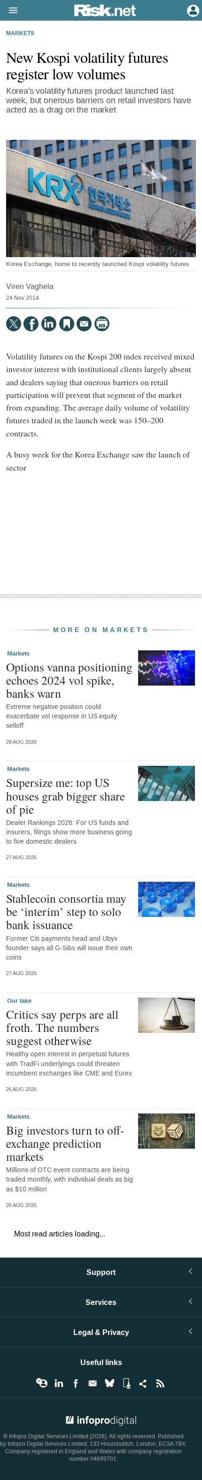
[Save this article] (66, 323)
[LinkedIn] (48, 323)
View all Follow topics (41, 1383)
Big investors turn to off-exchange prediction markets (65, 1143)
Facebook (75, 1383)
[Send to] (84, 323)
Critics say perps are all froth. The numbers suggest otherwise (62, 1027)
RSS (160, 1383)
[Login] (192, 9)
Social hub (143, 1383)
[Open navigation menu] (9, 11)
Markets (20, 34)
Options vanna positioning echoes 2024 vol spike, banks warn (69, 680)
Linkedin (58, 1383)
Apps (126, 1383)
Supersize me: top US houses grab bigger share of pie (65, 795)
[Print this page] (101, 323)
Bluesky (109, 1383)
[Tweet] (13, 323)
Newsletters (92, 1383)
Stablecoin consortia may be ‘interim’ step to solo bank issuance (66, 911)
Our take (19, 1001)
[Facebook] (31, 323)
